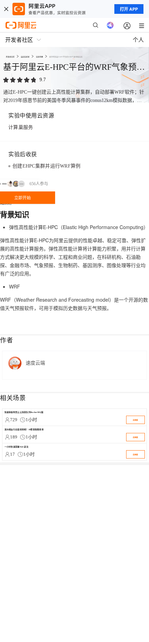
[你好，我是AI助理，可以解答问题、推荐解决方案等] (110, 25)
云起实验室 (25, 57)
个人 (138, 40)
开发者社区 (10, 57)
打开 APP (129, 9)
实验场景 (39, 57)
